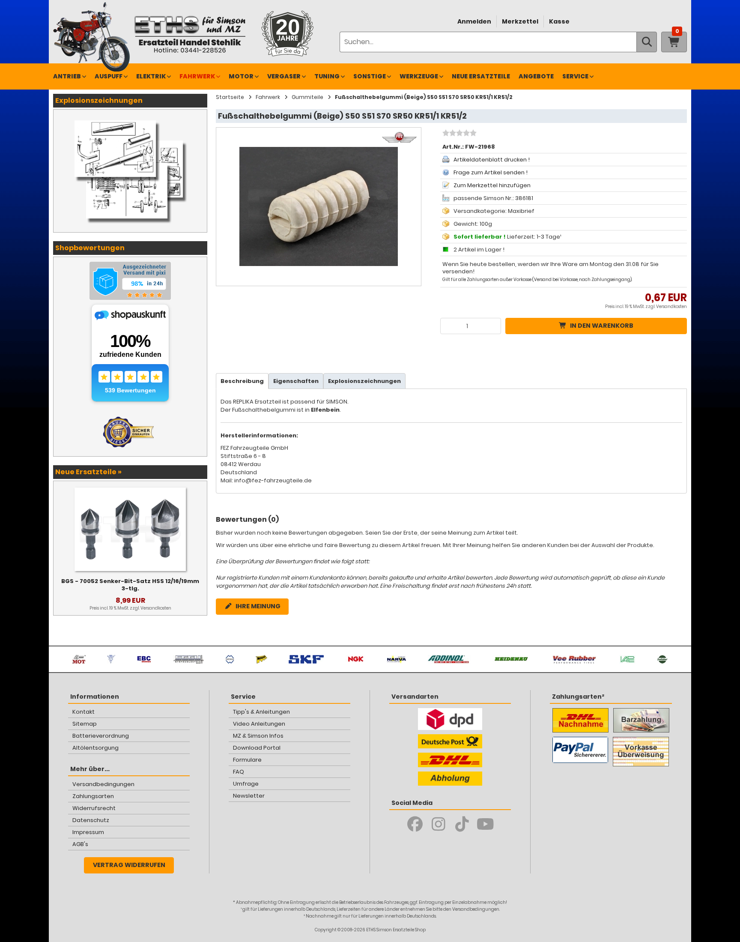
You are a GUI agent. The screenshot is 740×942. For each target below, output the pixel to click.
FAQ (238, 772)
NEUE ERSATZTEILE (481, 76)
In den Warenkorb (601, 325)
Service (575, 76)
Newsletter (249, 796)
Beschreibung (242, 381)
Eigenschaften (296, 381)
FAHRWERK (197, 76)
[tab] (242, 381)
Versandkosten (671, 306)
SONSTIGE (369, 76)
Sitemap (84, 724)
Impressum (88, 832)
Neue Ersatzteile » (88, 472)
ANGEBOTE (536, 76)
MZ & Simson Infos (258, 736)
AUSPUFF (108, 76)
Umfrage (246, 784)
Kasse (559, 21)
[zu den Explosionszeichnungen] (130, 118)
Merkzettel (520, 21)
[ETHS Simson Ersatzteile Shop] (189, 34)
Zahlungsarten (93, 796)
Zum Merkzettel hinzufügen (492, 185)
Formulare (247, 760)
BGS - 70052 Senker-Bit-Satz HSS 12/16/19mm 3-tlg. (130, 584)
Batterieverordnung (100, 736)
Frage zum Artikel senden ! (491, 172)
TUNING (327, 76)
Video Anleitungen (259, 724)
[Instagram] (438, 824)
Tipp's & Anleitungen (261, 712)
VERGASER (284, 76)
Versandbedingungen (103, 784)
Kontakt (83, 712)
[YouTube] (485, 824)
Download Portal (256, 748)
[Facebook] (415, 824)
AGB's (80, 844)
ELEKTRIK (151, 76)
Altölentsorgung (95, 748)
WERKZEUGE (419, 76)
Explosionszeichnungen (364, 381)
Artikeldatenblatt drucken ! (492, 160)
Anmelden (474, 21)
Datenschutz (90, 820)
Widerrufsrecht (94, 808)
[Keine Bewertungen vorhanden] (458, 134)
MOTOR (241, 76)
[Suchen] (646, 42)
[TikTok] (462, 824)
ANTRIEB (67, 76)
